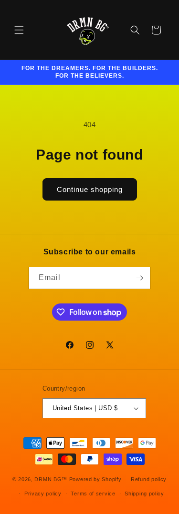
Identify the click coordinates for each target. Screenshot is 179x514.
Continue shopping (90, 189)
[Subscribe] (139, 278)
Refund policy (149, 479)
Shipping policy (144, 493)
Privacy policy (43, 493)
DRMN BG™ (50, 479)
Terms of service (93, 493)
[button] (19, 30)
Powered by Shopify (95, 479)
